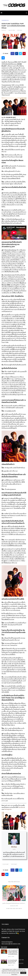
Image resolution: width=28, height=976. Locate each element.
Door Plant (5, 864)
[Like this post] (13, 53)
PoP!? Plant (14, 864)
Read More (14, 974)
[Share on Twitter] (20, 53)
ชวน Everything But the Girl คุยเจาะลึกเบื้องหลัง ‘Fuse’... (12, 962)
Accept (23, 973)
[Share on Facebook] (16, 53)
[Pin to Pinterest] (24, 53)
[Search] (26, 13)
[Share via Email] (3, 57)
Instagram (8, 809)
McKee (4, 30)
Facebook (22, 807)
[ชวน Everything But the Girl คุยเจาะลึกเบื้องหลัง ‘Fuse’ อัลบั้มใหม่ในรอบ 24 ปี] (4, 962)
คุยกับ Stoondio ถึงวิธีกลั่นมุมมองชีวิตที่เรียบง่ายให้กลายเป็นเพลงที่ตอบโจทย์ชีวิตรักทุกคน (13, 952)
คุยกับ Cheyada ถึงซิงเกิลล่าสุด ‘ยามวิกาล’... (14, 903)
